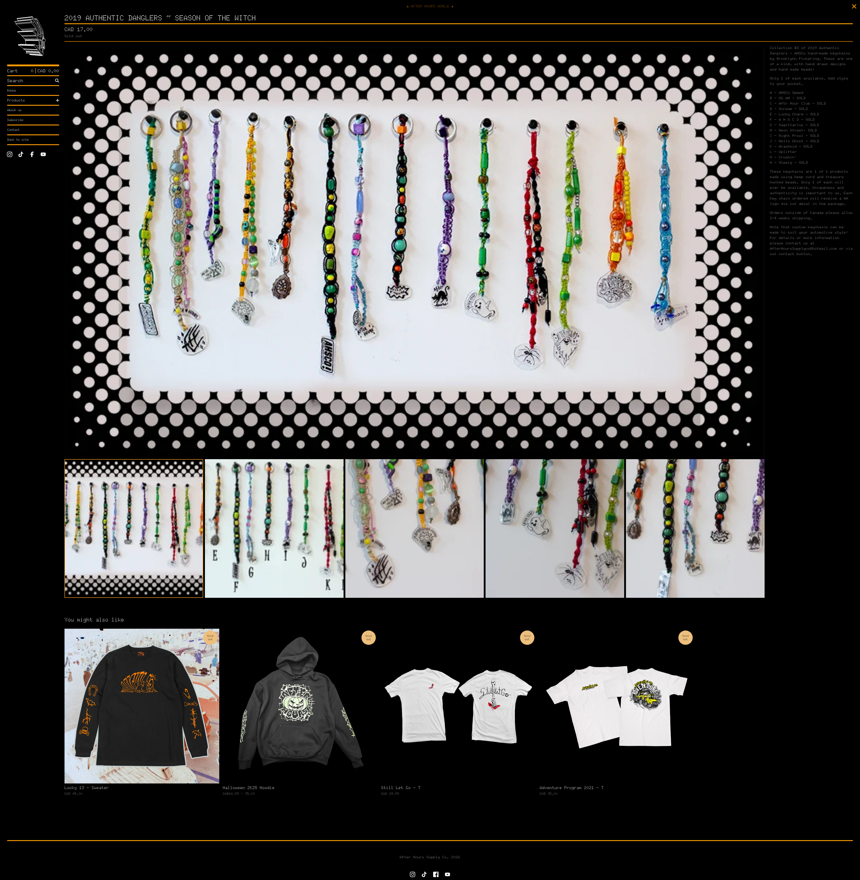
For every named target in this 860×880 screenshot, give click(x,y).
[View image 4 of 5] (555, 528)
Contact (13, 130)
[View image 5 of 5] (695, 528)
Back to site (18, 140)
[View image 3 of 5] (414, 528)
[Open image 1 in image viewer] (414, 252)
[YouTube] (43, 154)
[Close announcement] (854, 6)
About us (14, 110)
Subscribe (15, 120)
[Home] (33, 38)
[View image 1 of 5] (133, 528)
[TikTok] (21, 154)
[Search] (57, 80)
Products (16, 100)
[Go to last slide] (70, 252)
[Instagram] (9, 154)
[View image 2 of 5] (274, 528)
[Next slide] (758, 252)
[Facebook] (32, 154)
